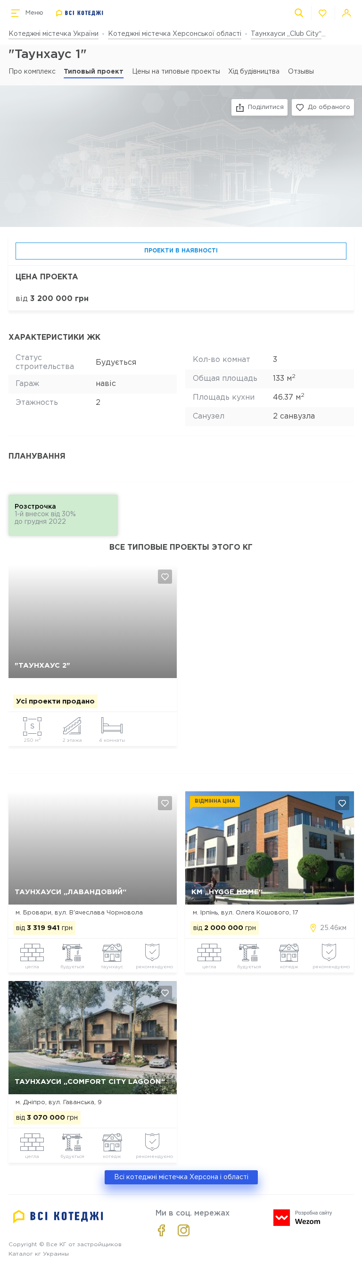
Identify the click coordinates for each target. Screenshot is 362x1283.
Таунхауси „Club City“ (286, 34)
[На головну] (80, 13)
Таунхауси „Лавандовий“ (70, 892)
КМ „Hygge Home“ (227, 892)
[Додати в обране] (165, 577)
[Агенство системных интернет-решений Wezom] (302, 1217)
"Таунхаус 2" (42, 665)
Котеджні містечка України (53, 34)
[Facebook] (161, 1230)
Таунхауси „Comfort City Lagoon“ (90, 1082)
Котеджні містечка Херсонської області (174, 34)
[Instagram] (183, 1230)
